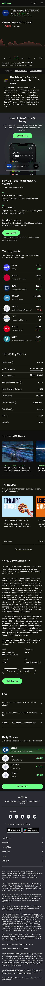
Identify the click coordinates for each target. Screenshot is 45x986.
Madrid (28, 671)
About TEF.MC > (21, 71)
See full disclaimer (14, 940)
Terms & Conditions (22, 949)
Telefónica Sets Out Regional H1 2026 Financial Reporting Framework (17, 469)
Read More (8, 541)
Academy (13, 240)
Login (34, 3)
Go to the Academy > (23, 549)
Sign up (4, 63)
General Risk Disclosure (9, 949)
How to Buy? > (36, 71)
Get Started (12, 681)
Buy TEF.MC (22, 136)
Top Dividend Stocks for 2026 (16, 520)
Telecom (11, 671)
